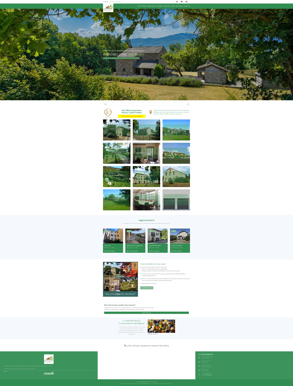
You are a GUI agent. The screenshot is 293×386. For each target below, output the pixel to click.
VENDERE (173, 6)
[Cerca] (189, 6)
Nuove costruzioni (176, 152)
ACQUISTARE (166, 6)
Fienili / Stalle (176, 175)
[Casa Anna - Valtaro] (113, 236)
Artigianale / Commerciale (146, 199)
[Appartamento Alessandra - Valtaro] (135, 236)
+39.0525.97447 (207, 373)
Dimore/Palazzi (146, 175)
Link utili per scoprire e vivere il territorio (147, 345)
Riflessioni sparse (153, 334)
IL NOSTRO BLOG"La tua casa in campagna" (131, 322)
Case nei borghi (176, 129)
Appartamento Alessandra (135, 245)
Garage (176, 199)
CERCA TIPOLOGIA (141, 6)
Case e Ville (117, 152)
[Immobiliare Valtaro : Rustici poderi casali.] (49, 358)
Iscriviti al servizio (146, 313)
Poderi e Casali (146, 129)
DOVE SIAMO (159, 6)
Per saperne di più (147, 288)
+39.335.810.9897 (208, 375)
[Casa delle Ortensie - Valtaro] (158, 236)
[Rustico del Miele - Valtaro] (180, 236)
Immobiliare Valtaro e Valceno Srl (129, 383)
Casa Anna (107, 245)
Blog (181, 6)
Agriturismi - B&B (116, 175)
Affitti (177, 6)
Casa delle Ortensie (155, 245)
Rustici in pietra (116, 129)
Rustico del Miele (176, 245)
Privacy (151, 383)
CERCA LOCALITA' (151, 6)
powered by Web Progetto (165, 383)
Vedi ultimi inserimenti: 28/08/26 (132, 116)
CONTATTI (185, 6)
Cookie (155, 383)
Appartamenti (146, 152)
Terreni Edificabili (116, 199)
